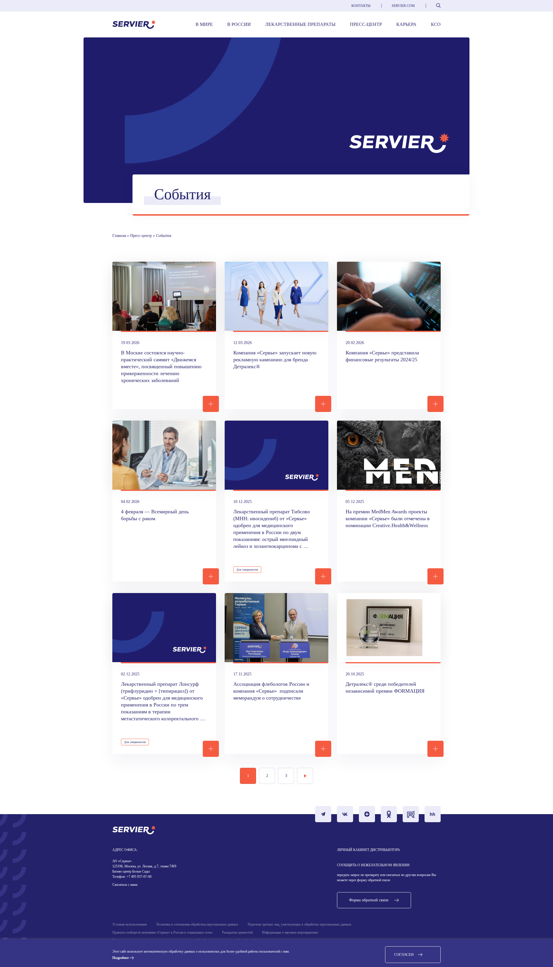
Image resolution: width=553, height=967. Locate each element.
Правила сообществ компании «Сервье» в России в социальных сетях (162, 932)
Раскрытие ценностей (237, 932)
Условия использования (129, 924)
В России (239, 24)
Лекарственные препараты (300, 24)
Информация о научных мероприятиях (290, 932)
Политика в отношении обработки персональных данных (197, 924)
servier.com (403, 6)
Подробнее (120, 958)
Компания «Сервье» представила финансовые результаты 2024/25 (383, 356)
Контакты (360, 6)
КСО (436, 24)
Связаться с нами (124, 885)
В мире (204, 24)
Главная (119, 235)
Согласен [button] (404, 954)
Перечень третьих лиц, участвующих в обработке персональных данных (299, 924)
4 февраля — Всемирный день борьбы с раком (155, 515)
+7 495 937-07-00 (138, 877)
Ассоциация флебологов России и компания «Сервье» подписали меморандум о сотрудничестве (272, 691)
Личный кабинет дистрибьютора (368, 850)
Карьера (406, 24)
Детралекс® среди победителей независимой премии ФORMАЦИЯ (386, 687)
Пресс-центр (366, 24)
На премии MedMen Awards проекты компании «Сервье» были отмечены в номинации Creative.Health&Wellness (388, 518)
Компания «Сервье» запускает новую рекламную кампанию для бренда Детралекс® (275, 359)
